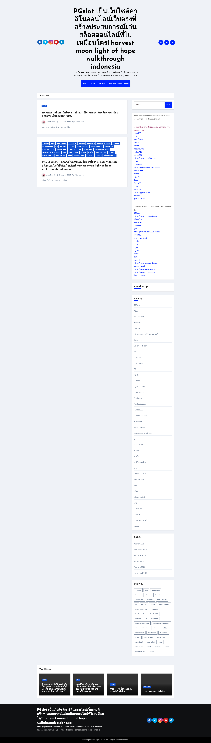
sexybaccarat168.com (51, 152)
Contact (101, 84)
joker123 (137, 133)
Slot (44, 106)
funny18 (137, 183)
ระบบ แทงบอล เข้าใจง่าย (154, 691)
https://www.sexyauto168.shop (147, 168)
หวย (135, 503)
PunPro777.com (75, 149)
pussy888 (138, 164)
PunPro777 (61, 149)
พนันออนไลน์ (60, 156)
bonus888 (138, 155)
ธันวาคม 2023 (140, 555)
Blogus (112, 740)
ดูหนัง (136, 229)
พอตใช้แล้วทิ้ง (151, 642)
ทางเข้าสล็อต (163, 632)
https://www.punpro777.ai (145, 272)
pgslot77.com (82, 146)
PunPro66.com (48, 149)
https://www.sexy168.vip (144, 269)
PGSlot (71, 146)
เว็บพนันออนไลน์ (110, 156)
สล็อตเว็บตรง (139, 149)
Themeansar (123, 740)
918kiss (137, 213)
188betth (138, 196)
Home (84, 84)
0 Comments (79, 122)
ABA (53, 143)
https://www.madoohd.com (145, 216)
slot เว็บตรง (138, 139)
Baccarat (73, 143)
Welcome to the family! (118, 84)
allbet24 (137, 189)
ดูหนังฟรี (137, 260)
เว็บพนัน (99, 156)
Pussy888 (88, 149)
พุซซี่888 (137, 235)
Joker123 (91, 143)
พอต (135, 485)
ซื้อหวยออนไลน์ (140, 275)
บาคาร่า (112, 152)
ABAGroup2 (61, 143)
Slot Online (73, 152)
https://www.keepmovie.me (145, 263)
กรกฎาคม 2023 (140, 573)
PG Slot (63, 146)
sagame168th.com (102, 149)
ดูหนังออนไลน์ (139, 199)
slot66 (136, 146)
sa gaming (138, 222)
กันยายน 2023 (139, 567)
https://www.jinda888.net (145, 158)
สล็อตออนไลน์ (79, 156)
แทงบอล (137, 526)
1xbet (136, 180)
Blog (93, 84)
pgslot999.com (141, 609)
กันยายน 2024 (140, 544)
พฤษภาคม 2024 (140, 550)
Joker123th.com (103, 143)
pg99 (136, 247)
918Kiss (45, 143)
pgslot (136, 161)
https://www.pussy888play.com (147, 232)
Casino (82, 143)
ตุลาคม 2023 (139, 561)
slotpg (136, 174)
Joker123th (139, 599)
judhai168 (138, 152)
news (136, 352)
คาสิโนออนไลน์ (101, 152)
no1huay (116, 143)
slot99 (136, 143)
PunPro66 (109, 146)
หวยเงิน (149, 647)
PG (56, 146)
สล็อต (70, 156)
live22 (136, 254)
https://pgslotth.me (142, 193)
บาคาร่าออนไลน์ (48, 156)
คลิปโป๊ (136, 177)
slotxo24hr (138, 171)
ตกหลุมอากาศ (152, 632)
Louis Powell (50, 122)
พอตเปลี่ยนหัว (139, 642)
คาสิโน (90, 152)
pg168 (136, 136)
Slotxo (83, 152)
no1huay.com (47, 146)
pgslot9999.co (96, 146)
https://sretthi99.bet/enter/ (146, 334)
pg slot (137, 241)
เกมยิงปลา (89, 156)
